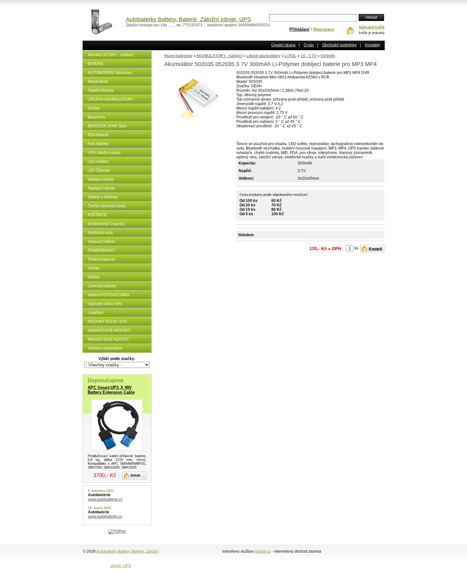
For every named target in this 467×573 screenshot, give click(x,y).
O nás (309, 45)
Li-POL (290, 56)
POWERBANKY (101, 250)
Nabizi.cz (263, 551)
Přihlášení (299, 29)
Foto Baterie (98, 144)
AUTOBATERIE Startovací (110, 72)
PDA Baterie (98, 135)
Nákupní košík (372, 27)
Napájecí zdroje (101, 188)
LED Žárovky (99, 170)
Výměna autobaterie (105, 348)
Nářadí (93, 277)
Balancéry (96, 117)
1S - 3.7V (308, 56)
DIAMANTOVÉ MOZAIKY (109, 330)
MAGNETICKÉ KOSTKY (108, 339)
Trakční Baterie (101, 90)
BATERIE (96, 64)
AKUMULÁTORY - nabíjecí (111, 55)
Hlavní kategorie (178, 56)
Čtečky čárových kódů (106, 206)
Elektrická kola (100, 232)
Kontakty (372, 45)
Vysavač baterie (101, 241)
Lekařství (95, 312)
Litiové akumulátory (263, 56)
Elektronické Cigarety (106, 224)
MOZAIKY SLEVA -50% (107, 321)
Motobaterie (98, 81)
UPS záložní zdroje (104, 152)
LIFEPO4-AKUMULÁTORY (111, 99)
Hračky (94, 268)
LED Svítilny (98, 161)
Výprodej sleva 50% (105, 304)
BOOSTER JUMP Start (107, 126)
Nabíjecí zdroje (101, 179)
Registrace (323, 29)
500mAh (328, 56)
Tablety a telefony (103, 197)
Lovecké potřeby (102, 286)
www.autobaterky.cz (105, 516)
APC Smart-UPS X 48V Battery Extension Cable (111, 390)
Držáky (94, 108)
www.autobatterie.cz (105, 499)
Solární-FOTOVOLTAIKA (108, 295)
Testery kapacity (101, 259)
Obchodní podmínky (339, 45)
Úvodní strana (283, 45)
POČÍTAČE (97, 215)
